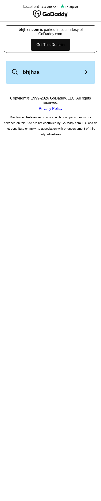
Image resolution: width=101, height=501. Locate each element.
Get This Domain (50, 45)
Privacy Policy (50, 109)
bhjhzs (31, 72)
